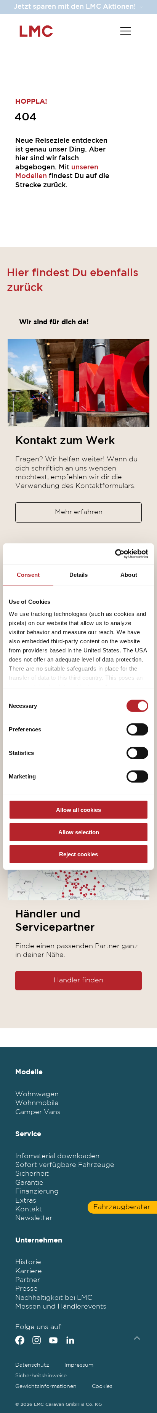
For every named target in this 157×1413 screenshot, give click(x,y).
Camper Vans (38, 1112)
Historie (28, 1262)
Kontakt (28, 1209)
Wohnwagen (37, 1094)
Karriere (28, 1271)
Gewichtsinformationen (46, 1386)
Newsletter (33, 1218)
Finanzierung (37, 1192)
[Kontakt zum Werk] (78, 383)
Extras (25, 1201)
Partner (27, 1280)
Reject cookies (78, 854)
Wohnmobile (37, 1103)
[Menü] (125, 31)
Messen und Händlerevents (60, 1307)
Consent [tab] (28, 575)
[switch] (137, 729)
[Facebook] (19, 1340)
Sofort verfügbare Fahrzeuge (64, 1165)
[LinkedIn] (70, 1340)
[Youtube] (53, 1340)
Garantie (29, 1183)
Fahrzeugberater (121, 1207)
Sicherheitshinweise (41, 1376)
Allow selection (78, 832)
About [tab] (128, 575)
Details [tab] (78, 575)
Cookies (102, 1386)
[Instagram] (36, 1340)
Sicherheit (32, 1174)
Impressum (78, 1365)
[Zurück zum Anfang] (135, 1338)
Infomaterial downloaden (57, 1156)
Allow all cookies (78, 810)
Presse (26, 1289)
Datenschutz (32, 1365)
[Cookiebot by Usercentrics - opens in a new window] (115, 554)
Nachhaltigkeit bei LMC (53, 1298)
